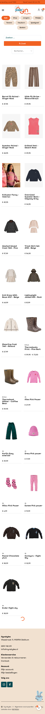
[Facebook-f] (10, 684)
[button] (3, 10)
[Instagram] (4, 684)
